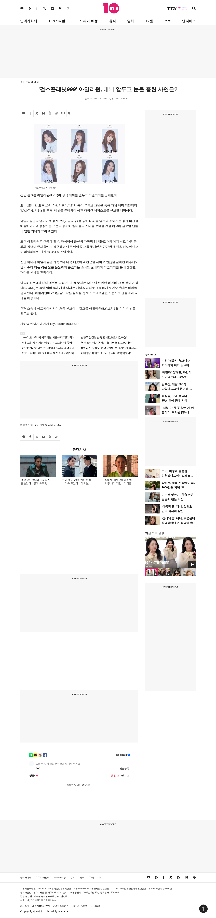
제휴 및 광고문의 (80, 906)
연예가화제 (28, 21)
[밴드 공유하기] (50, 113)
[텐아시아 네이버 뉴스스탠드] (60, 8)
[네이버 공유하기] (43, 113)
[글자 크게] (63, 113)
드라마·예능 (89, 21)
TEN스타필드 (58, 21)
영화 (130, 21)
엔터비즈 (189, 21)
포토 (167, 21)
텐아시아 (37, 911)
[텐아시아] (111, 8)
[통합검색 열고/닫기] (194, 9)
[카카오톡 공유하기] (23, 113)
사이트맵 (95, 906)
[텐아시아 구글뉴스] (67, 8)
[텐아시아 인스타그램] (52, 8)
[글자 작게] (69, 113)
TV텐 (149, 21)
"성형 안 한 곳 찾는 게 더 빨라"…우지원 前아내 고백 (178, 412)
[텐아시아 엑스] (44, 8)
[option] (170, 552)
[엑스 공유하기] (36, 113)
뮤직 (112, 21)
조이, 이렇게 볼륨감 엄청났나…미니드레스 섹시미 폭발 (176, 476)
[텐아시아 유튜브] (21, 8)
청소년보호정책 (60, 906)
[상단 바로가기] (203, 909)
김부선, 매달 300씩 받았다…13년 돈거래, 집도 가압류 (175, 389)
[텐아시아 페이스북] (37, 8)
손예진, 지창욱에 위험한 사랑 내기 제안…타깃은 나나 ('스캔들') (118, 483)
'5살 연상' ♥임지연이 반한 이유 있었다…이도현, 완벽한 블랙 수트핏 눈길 (76, 483)
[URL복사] (56, 113)
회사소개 (24, 906)
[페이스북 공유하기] (30, 113)
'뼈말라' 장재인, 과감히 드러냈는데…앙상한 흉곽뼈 (176, 377)
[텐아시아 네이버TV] (30, 8)
